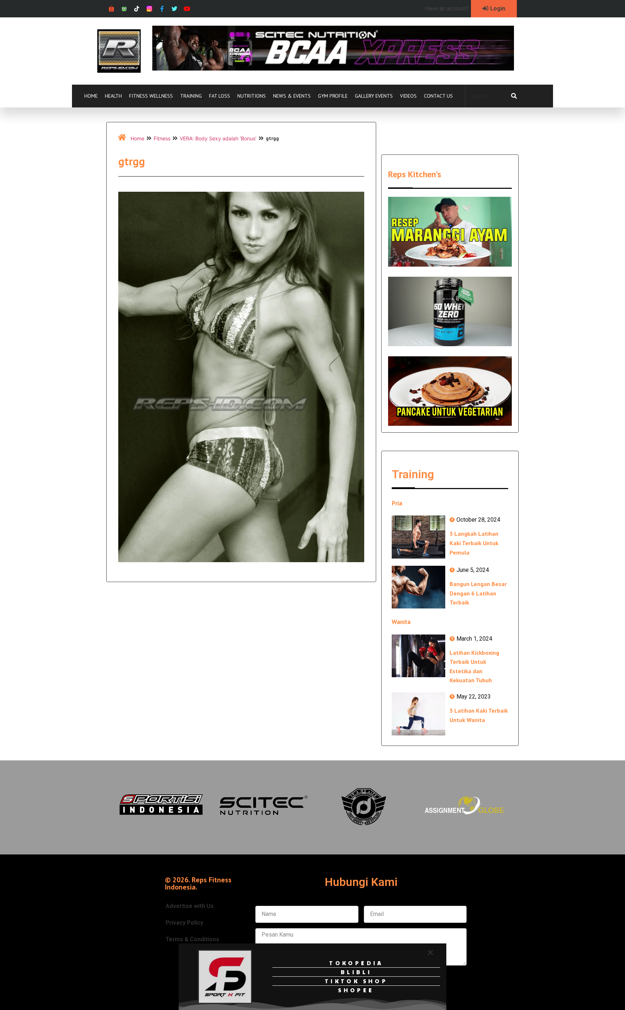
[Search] (514, 96)
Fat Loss (219, 96)
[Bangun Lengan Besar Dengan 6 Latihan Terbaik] (418, 587)
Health (113, 96)
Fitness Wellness (151, 96)
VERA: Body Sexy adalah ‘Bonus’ (218, 138)
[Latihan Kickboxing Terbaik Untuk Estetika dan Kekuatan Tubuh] (418, 656)
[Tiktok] (137, 9)
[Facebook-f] (162, 9)
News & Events (292, 96)
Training (191, 96)
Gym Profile (333, 96)
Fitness (162, 138)
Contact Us (438, 96)
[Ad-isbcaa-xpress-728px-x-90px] (333, 68)
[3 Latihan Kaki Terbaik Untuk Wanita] (418, 713)
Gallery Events (374, 96)
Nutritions (251, 96)
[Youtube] (187, 9)
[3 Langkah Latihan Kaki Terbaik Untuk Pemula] (418, 536)
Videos (408, 96)
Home (91, 96)
